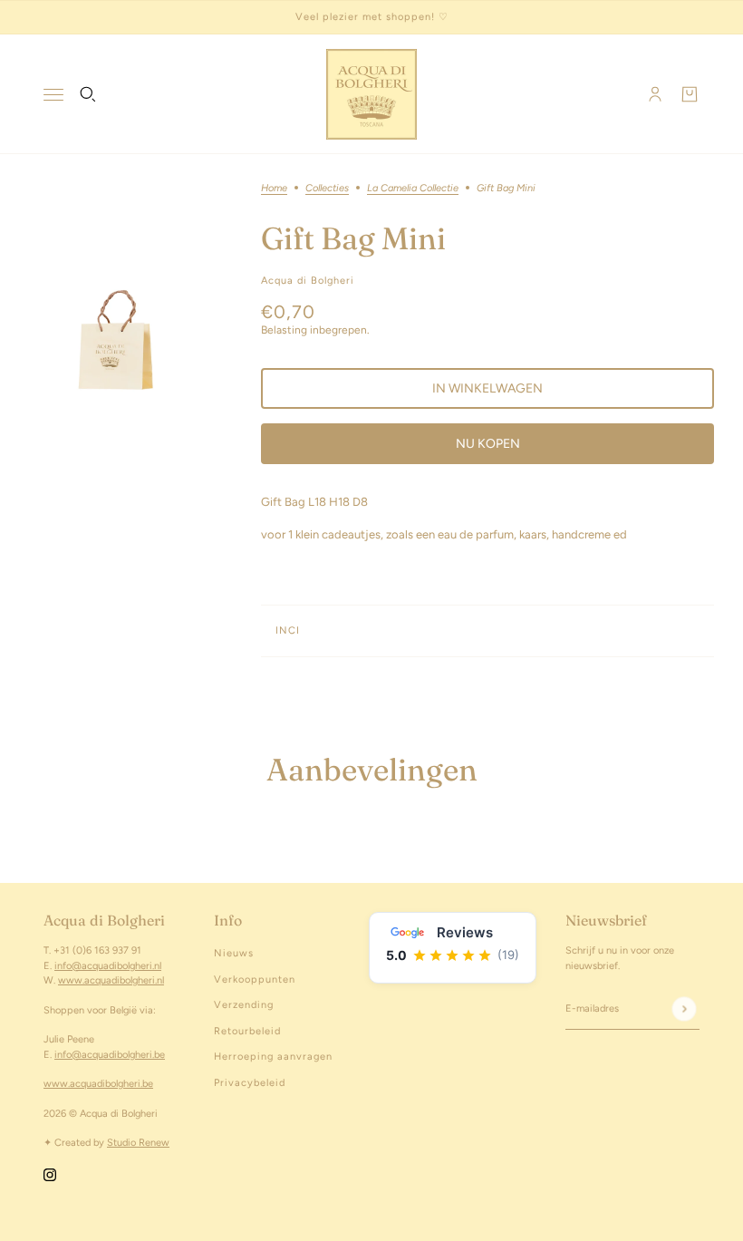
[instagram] (49, 1175)
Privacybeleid (249, 1083)
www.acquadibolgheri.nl (111, 980)
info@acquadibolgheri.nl (107, 966)
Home (274, 188)
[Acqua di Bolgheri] (371, 94)
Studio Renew (138, 1143)
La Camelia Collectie (412, 188)
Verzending (244, 1005)
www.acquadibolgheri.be (98, 1084)
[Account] (655, 94)
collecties (327, 188)
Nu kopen (488, 443)
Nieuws (234, 953)
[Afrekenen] (690, 94)
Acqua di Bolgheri (307, 280)
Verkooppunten (254, 979)
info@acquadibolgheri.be (109, 1055)
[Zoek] (88, 94)
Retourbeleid (247, 1031)
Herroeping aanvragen (273, 1056)
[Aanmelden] (683, 1008)
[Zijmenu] (53, 95)
